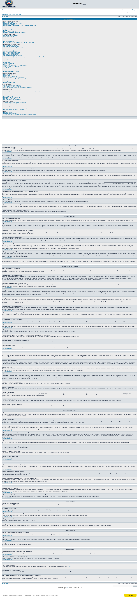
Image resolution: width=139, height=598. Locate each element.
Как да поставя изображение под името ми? (12, 40)
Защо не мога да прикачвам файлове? (11, 53)
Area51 (69, 566)
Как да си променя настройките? (10, 35)
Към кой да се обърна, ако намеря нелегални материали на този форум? (19, 114)
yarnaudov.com (72, 588)
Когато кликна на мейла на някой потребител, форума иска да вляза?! (18, 42)
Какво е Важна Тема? (7, 69)
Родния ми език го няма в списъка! (10, 39)
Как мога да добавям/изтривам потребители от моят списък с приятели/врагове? (21, 91)
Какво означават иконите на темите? (10, 71)
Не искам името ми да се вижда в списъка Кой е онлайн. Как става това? (19, 25)
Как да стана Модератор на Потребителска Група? (14, 78)
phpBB (68, 587)
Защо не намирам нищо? (8, 96)
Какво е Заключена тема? (8, 70)
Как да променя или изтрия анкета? (10, 50)
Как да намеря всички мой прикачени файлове (13, 109)
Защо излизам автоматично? (9, 24)
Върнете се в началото (7, 151)
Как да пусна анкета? (7, 48)
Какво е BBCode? (6, 62)
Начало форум (5, 16)
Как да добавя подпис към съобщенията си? (12, 47)
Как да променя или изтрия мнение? (10, 46)
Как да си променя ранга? (8, 41)
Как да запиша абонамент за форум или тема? (13, 103)
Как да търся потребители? (8, 98)
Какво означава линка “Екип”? (9, 82)
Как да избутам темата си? (8, 59)
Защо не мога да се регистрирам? (10, 31)
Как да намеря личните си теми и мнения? (12, 99)
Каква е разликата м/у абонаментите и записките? (14, 102)
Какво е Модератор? (7, 75)
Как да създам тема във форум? (9, 45)
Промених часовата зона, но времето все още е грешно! (15, 37)
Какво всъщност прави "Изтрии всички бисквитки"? (14, 32)
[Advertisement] (69, 132)
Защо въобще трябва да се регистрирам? (12, 23)
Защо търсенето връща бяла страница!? (11, 97)
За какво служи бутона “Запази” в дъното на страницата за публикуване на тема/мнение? (23, 56)
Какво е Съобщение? (7, 67)
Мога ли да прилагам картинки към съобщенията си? (14, 65)
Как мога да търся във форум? (9, 95)
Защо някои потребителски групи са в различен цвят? (14, 80)
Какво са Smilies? (6, 64)
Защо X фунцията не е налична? (10, 113)
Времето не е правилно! (8, 36)
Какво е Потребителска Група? (9, 76)
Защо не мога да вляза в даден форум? (11, 52)
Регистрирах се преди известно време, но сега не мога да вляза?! (17, 29)
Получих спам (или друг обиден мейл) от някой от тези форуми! (17, 87)
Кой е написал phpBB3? (7, 112)
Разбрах (130, 595)
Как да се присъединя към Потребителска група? (13, 77)
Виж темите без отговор (7, 14)
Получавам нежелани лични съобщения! (11, 86)
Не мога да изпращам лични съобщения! (11, 85)
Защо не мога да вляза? (8, 22)
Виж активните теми (16, 14)
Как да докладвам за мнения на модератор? (12, 55)
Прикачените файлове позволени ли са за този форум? (15, 108)
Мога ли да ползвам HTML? (8, 63)
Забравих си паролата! (7, 26)
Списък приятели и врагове (8, 90)
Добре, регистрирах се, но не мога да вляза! (12, 28)
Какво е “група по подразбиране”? (10, 81)
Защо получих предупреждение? (10, 54)
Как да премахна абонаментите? (10, 105)
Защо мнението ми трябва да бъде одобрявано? (13, 57)
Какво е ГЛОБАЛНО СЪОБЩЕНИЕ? (10, 66)
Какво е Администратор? (8, 74)
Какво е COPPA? (6, 30)
